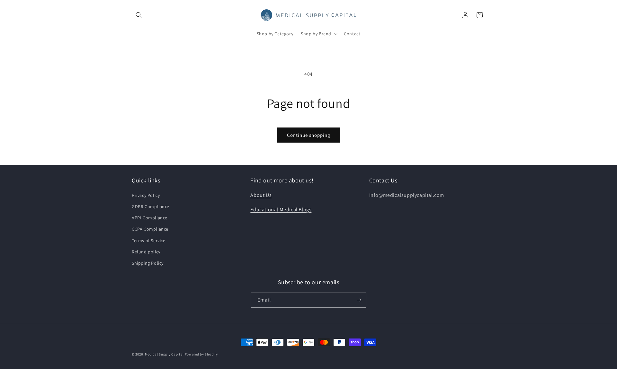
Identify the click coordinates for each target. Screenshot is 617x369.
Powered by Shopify (201, 354)
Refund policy (146, 252)
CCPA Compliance (150, 229)
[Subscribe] (359, 300)
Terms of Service (148, 240)
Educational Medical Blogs (280, 209)
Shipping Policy (148, 263)
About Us (261, 195)
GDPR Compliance (150, 206)
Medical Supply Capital (164, 354)
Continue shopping (308, 135)
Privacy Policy (146, 195)
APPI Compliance (149, 218)
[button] (139, 15)
